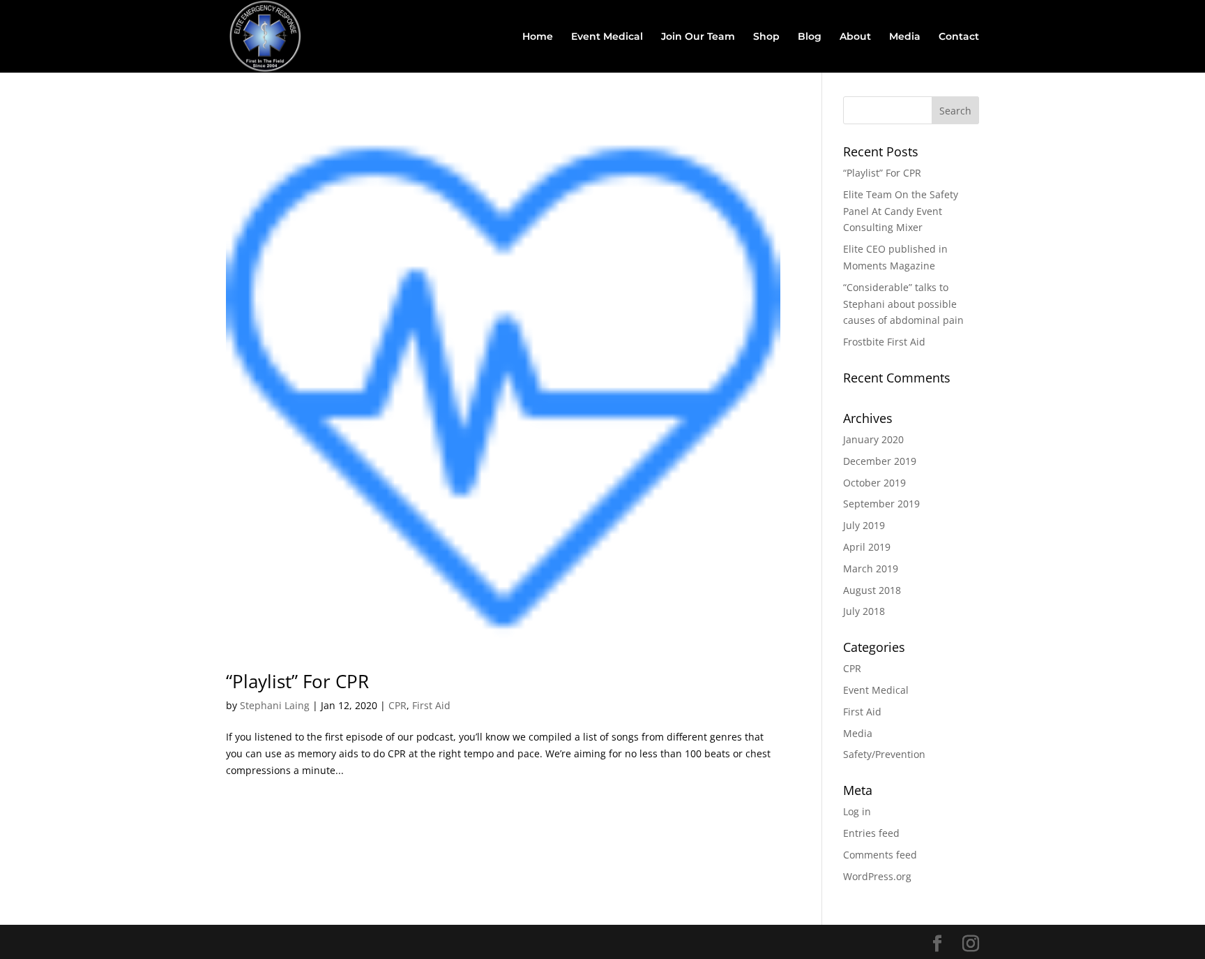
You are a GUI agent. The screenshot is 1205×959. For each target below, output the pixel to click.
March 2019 (870, 568)
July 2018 (864, 611)
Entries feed (871, 833)
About (855, 37)
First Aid (431, 705)
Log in (857, 811)
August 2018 (872, 590)
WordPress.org (877, 876)
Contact (959, 37)
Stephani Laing (275, 705)
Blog (809, 37)
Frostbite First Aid (884, 341)
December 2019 (879, 461)
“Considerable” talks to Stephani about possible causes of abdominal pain (903, 304)
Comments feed (880, 854)
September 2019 (881, 503)
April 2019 (867, 546)
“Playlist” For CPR (297, 681)
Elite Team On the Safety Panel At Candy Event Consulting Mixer (900, 211)
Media (904, 37)
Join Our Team (698, 37)
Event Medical (607, 37)
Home (537, 37)
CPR (397, 705)
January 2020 (873, 439)
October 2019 (874, 482)
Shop (766, 37)
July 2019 (864, 525)
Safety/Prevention (884, 754)
